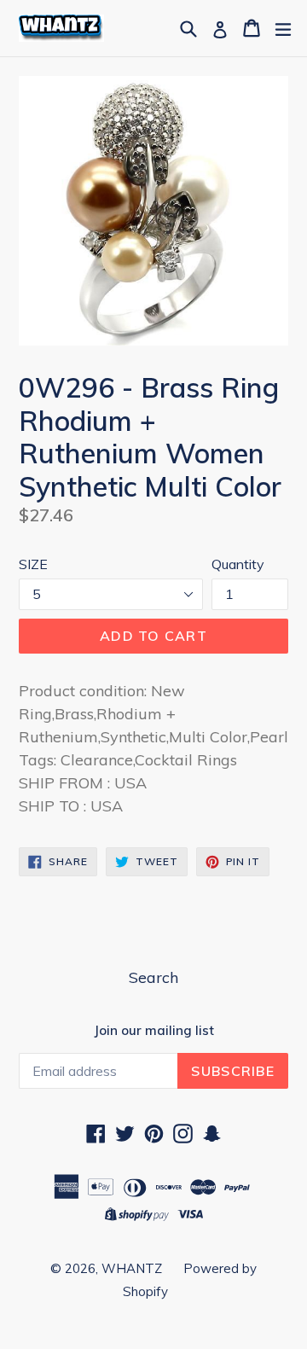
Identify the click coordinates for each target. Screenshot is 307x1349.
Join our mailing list (154, 1030)
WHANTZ (131, 1268)
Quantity (237, 564)
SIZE (33, 564)
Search (153, 977)
